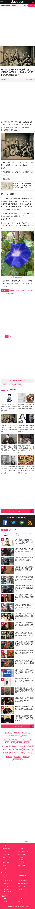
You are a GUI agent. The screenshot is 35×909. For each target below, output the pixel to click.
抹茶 (5, 749)
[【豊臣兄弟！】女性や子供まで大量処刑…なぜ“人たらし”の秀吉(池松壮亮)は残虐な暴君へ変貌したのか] (7, 635)
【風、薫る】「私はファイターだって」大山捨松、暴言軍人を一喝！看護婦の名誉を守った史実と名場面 (24, 616)
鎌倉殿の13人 (18, 760)
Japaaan (17, 2)
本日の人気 (6, 889)
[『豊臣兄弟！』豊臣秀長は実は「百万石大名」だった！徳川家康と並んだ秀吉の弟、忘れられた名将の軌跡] (7, 719)
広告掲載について (8, 881)
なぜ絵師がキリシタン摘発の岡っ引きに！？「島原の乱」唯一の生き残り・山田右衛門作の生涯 (26, 470)
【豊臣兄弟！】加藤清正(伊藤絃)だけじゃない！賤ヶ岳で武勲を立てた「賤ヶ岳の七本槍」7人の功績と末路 (24, 578)
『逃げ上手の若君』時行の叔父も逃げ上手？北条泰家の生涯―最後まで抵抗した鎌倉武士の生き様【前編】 (24, 644)
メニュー (1, 2)
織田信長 (14, 746)
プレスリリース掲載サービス (17, 511)
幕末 (8, 743)
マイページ (6, 883)
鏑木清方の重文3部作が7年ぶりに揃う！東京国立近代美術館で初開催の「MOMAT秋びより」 (24, 680)
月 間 (28, 534)
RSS (30, 522)
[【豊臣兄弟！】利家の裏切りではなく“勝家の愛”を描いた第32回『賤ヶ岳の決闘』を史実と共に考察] (7, 607)
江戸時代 (19, 385)
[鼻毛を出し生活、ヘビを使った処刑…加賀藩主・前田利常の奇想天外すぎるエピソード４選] (9, 439)
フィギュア (15, 753)
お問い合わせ (23, 881)
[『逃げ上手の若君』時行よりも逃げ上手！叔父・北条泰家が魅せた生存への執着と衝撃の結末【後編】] (7, 663)
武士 (12, 385)
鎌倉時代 (30, 753)
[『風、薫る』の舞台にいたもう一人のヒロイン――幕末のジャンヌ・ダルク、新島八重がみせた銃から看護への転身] (7, 542)
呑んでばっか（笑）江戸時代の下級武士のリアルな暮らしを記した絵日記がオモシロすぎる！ (23, 185)
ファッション (6, 854)
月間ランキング (7, 892)
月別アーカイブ (23, 886)
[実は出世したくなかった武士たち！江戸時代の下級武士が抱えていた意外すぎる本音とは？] (17, 56)
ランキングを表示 (17, 726)
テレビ (27, 743)
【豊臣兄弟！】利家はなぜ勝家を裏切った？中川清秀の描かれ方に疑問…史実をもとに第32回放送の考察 (24, 588)
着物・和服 (22, 854)
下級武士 (5, 385)
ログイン (26, 5)
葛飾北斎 (26, 756)
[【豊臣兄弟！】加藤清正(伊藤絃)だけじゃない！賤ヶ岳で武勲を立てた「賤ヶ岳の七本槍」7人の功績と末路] (7, 580)
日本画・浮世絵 (23, 851)
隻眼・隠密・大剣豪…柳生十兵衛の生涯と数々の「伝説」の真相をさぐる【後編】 (26, 449)
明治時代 (22, 746)
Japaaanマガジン (24, 875)
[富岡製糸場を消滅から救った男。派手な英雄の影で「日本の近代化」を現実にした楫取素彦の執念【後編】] (7, 691)
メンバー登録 (32, 5)
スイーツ (17, 739)
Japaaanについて (24, 878)
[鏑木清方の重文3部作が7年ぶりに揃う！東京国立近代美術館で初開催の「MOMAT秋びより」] (7, 682)
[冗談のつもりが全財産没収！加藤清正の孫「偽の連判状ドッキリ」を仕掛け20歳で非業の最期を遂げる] (7, 710)
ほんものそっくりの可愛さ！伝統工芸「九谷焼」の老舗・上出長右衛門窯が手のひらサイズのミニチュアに (24, 671)
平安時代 (10, 736)
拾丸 (27, 79)
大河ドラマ (26, 732)
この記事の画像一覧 (18, 381)
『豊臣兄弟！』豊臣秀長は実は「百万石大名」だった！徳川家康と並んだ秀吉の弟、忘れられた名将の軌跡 (24, 718)
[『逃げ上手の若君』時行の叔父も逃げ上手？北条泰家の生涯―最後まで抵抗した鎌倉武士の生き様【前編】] (7, 645)
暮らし (4, 865)
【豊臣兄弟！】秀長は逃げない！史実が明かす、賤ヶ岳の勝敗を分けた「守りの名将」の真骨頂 (24, 559)
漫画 (14, 743)
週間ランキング (23, 889)
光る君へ (18, 756)
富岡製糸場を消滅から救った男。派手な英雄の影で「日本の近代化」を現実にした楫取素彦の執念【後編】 (24, 690)
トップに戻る (30, 841)
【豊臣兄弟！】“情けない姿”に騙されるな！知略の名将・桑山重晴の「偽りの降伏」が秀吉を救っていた (24, 550)
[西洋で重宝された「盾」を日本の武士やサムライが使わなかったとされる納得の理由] (9, 419)
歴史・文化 (4, 79)
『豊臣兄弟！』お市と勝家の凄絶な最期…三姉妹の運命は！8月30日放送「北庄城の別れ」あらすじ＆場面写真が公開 (24, 699)
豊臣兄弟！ (29, 749)
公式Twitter (13, 522)
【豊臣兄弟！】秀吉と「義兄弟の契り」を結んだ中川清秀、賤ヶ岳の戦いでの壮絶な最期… (24, 652)
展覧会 (23, 753)
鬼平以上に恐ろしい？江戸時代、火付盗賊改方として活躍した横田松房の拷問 (26, 406)
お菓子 (30, 739)
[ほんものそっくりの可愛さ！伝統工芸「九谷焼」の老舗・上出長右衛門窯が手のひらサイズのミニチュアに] (7, 673)
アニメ (18, 736)
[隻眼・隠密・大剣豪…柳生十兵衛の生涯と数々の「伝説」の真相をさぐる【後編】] (26, 439)
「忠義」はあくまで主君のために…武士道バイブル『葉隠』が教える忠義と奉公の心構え (26, 428)
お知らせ (5, 878)
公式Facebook (5, 522)
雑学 (24, 739)
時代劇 (20, 743)
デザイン (12, 749)
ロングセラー (7, 739)
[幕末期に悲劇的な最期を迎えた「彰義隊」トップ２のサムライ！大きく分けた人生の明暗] (9, 460)
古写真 (4, 868)
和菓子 (21, 860)
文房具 (20, 749)
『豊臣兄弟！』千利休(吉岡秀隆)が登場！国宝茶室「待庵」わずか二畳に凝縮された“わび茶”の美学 (24, 568)
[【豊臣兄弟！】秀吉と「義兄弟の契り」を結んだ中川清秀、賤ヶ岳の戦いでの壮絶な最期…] (7, 654)
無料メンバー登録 (24, 883)
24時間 (6, 534)
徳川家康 (30, 746)
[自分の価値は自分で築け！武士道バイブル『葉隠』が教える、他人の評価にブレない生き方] (9, 398)
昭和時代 (9, 756)
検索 (33, 2)
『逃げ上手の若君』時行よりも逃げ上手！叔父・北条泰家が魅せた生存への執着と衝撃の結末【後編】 (24, 661)
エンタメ (21, 862)
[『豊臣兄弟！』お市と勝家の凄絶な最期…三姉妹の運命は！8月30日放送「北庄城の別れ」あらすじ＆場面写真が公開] (7, 701)
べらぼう (5, 746)
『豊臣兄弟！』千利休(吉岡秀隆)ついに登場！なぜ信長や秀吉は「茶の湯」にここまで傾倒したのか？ (24, 624)
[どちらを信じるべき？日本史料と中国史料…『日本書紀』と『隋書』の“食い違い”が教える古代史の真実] (7, 598)
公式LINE (22, 522)
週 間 (17, 534)
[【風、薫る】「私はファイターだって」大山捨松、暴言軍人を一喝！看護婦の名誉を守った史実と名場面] (7, 617)
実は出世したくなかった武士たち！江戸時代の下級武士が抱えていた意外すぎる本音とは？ (17, 72)
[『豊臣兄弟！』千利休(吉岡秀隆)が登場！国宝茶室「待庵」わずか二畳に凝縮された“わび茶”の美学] (7, 570)
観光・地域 (6, 862)
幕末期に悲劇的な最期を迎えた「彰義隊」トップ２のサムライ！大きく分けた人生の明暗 (9, 470)
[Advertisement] (17, 26)
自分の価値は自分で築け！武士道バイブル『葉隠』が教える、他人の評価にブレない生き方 (9, 407)
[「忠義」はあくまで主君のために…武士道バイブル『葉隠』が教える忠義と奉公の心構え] (26, 419)
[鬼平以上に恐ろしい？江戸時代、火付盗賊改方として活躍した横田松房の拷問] (26, 398)
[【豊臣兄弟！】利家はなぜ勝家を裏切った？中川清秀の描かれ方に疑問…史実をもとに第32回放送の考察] (7, 589)
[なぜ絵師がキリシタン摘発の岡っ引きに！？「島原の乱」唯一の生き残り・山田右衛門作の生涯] (26, 460)
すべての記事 (6, 849)
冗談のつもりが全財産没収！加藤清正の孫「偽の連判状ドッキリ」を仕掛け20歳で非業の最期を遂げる (24, 709)
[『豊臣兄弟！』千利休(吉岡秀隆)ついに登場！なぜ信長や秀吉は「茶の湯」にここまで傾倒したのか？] (7, 626)
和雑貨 (21, 857)
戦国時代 (17, 732)
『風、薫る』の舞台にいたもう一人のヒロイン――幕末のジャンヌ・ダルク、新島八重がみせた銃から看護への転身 (24, 541)
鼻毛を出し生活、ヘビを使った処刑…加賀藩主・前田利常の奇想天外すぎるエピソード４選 (9, 449)
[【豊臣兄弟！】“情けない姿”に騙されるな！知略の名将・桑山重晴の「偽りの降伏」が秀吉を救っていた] (7, 552)
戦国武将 (25, 736)
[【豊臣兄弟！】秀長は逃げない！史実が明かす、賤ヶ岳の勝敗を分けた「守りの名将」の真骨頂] (7, 561)
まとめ (21, 849)
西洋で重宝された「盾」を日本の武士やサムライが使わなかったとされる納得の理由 (9, 428)
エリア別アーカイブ (8, 886)
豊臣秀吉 (5, 753)
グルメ (4, 860)
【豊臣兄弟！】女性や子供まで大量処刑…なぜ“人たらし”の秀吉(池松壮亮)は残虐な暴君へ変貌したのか (24, 634)
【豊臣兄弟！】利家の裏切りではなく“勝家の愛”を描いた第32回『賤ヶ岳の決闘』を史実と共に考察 (24, 606)
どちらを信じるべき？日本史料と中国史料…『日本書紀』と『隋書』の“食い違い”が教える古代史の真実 (24, 597)
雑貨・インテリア (8, 857)
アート (4, 851)
